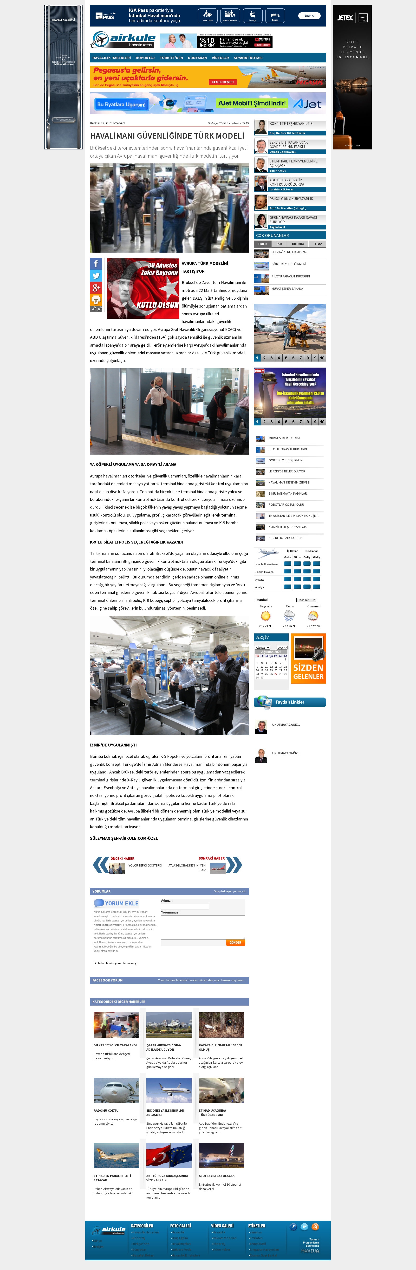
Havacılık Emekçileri (186, 1255)
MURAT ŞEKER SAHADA (284, 438)
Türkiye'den (141, 1244)
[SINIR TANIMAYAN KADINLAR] (260, 496)
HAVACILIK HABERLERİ (111, 57)
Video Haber (221, 1249)
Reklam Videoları (225, 1238)
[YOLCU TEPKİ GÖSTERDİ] (117, 873)
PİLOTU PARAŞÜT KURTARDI (288, 449)
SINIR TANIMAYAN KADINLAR (288, 493)
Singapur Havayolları (264, 1249)
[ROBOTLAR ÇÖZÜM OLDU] (260, 507)
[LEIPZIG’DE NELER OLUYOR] (260, 473)
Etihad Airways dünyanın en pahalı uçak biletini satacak (113, 1191)
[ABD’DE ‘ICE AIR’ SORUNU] (260, 540)
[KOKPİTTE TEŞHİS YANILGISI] (260, 529)
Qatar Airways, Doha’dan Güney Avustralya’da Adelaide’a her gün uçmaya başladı (168, 1062)
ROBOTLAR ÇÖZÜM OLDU (286, 504)
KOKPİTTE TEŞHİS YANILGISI (288, 526)
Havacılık (178, 1232)
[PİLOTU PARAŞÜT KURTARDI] (260, 451)
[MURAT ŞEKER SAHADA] (260, 440)
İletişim (98, 1246)
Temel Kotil (258, 1244)
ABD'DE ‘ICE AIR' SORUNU (286, 538)
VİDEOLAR (220, 57)
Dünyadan (140, 1249)
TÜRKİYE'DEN (171, 57)
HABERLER (97, 123)
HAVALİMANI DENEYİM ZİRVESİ (289, 482)
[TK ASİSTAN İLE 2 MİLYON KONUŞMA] (260, 518)
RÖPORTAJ (145, 57)
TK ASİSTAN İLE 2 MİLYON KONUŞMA (293, 515)
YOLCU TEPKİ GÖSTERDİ (145, 865)
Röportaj (139, 1238)
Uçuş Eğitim (180, 1238)
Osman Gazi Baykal (263, 1255)
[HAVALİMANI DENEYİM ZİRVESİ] (260, 485)
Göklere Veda (181, 1249)
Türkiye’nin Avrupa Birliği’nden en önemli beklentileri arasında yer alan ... (168, 1193)
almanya (256, 1232)
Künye (97, 1240)
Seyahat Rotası (143, 1255)
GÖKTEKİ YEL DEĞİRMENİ (286, 460)
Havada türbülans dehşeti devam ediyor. (112, 1056)
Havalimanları (181, 1244)
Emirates (256, 1238)
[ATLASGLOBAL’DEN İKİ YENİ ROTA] (218, 873)
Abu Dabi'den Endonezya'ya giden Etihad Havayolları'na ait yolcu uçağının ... (220, 1127)
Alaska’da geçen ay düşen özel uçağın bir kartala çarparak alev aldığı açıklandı (221, 1062)
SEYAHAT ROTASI (248, 57)
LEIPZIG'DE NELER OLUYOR (287, 471)
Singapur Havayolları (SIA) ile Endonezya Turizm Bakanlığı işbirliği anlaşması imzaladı (166, 1127)
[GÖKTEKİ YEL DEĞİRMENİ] (260, 462)
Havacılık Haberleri (146, 1232)
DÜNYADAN (197, 57)
